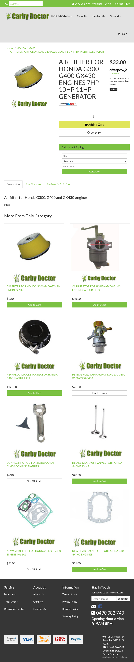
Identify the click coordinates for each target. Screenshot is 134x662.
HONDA (21, 48)
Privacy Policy (69, 601)
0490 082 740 (82, 3)
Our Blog (38, 601)
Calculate (94, 171)
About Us (82, 16)
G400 (32, 48)
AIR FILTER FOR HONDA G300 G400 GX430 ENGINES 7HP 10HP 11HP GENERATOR (57, 51)
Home (10, 48)
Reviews (52, 184)
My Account (10, 594)
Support (115, 16)
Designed (107, 657)
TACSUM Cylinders (61, 16)
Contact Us (98, 16)
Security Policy (70, 616)
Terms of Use (69, 594)
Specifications (33, 184)
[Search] (6, 3)
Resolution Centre (14, 608)
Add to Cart (96, 124)
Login (108, 3)
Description (13, 184)
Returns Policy (70, 608)
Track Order (10, 601)
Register (118, 3)
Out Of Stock (99, 392)
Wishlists (97, 3)
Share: (63, 103)
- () (122, 33)
